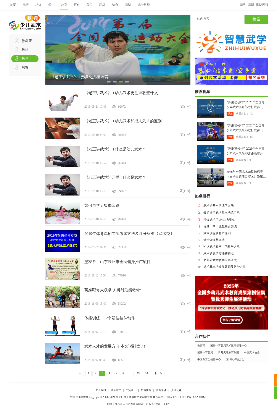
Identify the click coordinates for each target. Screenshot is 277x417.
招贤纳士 (131, 390)
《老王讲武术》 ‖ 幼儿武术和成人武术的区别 (123, 121)
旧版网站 (262, 4)
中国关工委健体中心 (209, 359)
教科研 (27, 41)
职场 (102, 4)
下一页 (158, 373)
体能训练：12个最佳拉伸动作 (109, 318)
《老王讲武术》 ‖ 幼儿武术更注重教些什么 (121, 93)
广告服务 (146, 390)
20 (146, 373)
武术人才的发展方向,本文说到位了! (114, 346)
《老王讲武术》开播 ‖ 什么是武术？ (115, 177)
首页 (13, 4)
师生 (51, 4)
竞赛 (26, 4)
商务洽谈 (161, 390)
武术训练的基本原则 (214, 233)
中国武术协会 (252, 352)
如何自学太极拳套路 (101, 205)
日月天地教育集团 (228, 352)
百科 (77, 4)
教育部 (201, 345)
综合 (115, 4)
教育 (64, 4)
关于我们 (100, 390)
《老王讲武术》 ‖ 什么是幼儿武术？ (115, 149)
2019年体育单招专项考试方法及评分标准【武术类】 (129, 233)
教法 (25, 50)
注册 (251, 4)
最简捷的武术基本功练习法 (219, 212)
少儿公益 (176, 390)
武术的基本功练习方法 (216, 205)
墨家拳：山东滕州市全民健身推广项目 (117, 262)
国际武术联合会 (235, 359)
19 (138, 373)
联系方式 (116, 390)
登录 (243, 4)
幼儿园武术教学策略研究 (217, 260)
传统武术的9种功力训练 (216, 219)
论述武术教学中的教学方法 (219, 246)
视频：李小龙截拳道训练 (217, 226)
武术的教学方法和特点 (216, 253)
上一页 (77, 373)
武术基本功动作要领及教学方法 (222, 266)
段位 (90, 4)
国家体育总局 (205, 352)
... (130, 373)
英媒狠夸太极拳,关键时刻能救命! (112, 290)
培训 (38, 4)
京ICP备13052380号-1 (194, 397)
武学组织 (144, 4)
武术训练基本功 (211, 240)
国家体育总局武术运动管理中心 (228, 345)
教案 (25, 67)
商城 (128, 4)
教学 (25, 58)
